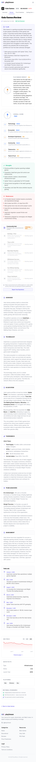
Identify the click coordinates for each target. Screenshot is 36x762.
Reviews (3, 736)
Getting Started (30, 12)
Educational (4, 733)
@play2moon (7, 722)
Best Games (22, 730)
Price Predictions (6, 739)
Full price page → (18, 655)
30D (27, 639)
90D (31, 639)
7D (23, 639)
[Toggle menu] (33, 2)
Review (11, 12)
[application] (18, 647)
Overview (4, 12)
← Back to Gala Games (8, 706)
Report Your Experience (18, 289)
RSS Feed (22, 736)
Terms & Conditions (6, 749)
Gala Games (9, 8)
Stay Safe (22, 733)
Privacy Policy (5, 747)
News (3, 730)
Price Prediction (20, 12)
